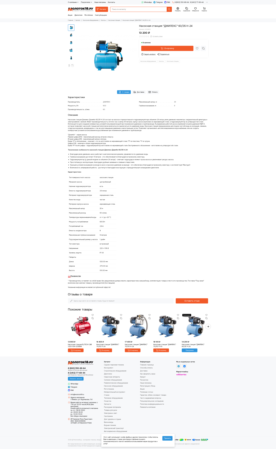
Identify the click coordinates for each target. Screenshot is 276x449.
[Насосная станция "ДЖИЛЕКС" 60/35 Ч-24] (195, 326)
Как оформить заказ (147, 374)
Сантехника (108, 416)
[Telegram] (178, 366)
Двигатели (78, 15)
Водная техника (110, 425)
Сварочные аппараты (112, 377)
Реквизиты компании (147, 407)
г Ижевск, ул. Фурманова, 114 (81, 399)
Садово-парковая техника (114, 365)
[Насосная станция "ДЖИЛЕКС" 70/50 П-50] (166, 326)
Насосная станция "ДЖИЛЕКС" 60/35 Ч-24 (193, 345)
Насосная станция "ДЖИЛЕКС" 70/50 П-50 (164, 345)
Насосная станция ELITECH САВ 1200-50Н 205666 (80, 345)
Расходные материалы (112, 407)
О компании (72, 2)
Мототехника (109, 389)
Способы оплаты (146, 368)
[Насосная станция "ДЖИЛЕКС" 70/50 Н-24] (138, 326)
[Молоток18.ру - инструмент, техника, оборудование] (80, 9)
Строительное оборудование (115, 371)
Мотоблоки (89, 15)
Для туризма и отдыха (112, 419)
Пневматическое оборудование (116, 383)
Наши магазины (100, 2)
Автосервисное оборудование (115, 431)
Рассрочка (144, 380)
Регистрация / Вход (147, 386)
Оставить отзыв (191, 301)
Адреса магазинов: (78, 397)
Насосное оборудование (90, 20)
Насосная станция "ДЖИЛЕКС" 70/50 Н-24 (136, 345)
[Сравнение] (203, 48)
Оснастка (107, 401)
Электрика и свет (110, 413)
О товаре (125, 92)
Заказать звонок (76, 379)
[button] (76, 55)
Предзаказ (190, 350)
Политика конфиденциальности (152, 404)
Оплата (154, 92)
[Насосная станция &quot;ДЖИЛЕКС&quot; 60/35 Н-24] (106, 55)
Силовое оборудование (113, 380)
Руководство (76, 276)
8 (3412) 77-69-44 (197, 2)
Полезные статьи (146, 392)
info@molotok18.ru (77, 394)
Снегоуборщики (101, 15)
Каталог (77, 20)
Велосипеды (108, 422)
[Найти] (169, 9)
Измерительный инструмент (114, 392)
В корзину (169, 48)
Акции (70, 15)
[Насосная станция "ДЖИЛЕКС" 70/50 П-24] (109, 326)
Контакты (111, 2)
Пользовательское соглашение (152, 401)
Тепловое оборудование (113, 398)
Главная (70, 20)
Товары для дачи (110, 410)
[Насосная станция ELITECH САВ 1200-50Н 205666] (81, 326)
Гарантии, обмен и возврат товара (153, 395)
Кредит (143, 377)
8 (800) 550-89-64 (182, 2)
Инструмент (108, 368)
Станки (106, 395)
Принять (167, 438)
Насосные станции (114, 20)
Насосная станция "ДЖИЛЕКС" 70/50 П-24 (107, 345)
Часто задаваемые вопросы (150, 398)
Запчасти (107, 404)
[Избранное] (197, 48)
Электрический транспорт (114, 428)
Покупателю (85, 2)
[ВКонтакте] (184, 366)
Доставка (140, 92)
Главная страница (147, 365)
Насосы (103, 20)
